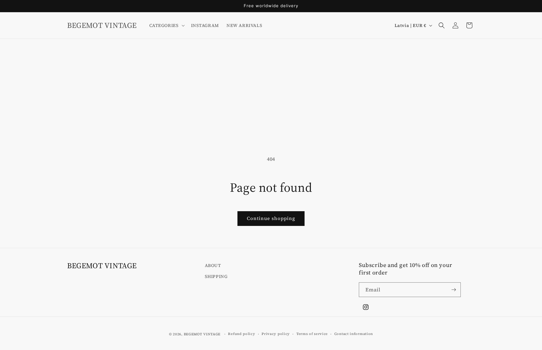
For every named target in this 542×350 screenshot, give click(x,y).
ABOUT (213, 265)
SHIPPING (216, 276)
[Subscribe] (453, 289)
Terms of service (312, 334)
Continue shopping (271, 218)
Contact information (353, 334)
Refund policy (241, 334)
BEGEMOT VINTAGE (202, 334)
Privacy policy (276, 334)
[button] (166, 25)
